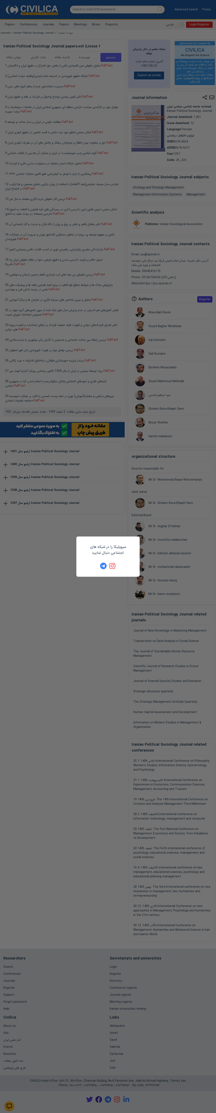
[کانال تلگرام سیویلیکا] (103, 566)
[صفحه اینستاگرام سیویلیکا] (112, 566)
